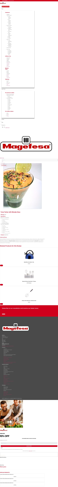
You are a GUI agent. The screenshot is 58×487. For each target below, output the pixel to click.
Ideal (9, 106)
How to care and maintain (8, 389)
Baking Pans (9, 54)
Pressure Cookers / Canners (9, 23)
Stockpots (9, 50)
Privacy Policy (6, 370)
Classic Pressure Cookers (9, 17)
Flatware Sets (8, 81)
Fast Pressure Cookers (9, 20)
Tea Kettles (8, 61)
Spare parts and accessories (8, 355)
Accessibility (5, 369)
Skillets (9, 36)
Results (2, 163)
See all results (3, 165)
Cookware (5, 348)
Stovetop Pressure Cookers (9, 15)
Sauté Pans (9, 51)
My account (5, 375)
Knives (8, 71)
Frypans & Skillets (9, 25)
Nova (9, 103)
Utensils (8, 70)
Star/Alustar (10, 97)
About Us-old (6, 386)
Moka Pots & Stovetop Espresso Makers (8, 59)
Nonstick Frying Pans (10, 27)
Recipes (5, 390)
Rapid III (9, 108)
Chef (9, 96)
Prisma (9, 105)
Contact (5, 373)
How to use (5, 388)
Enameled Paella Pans (9, 44)
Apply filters (3, 455)
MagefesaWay (6, 387)
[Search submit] (2, 161)
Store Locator (6, 376)
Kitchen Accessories (8, 73)
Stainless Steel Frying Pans (10, 29)
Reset (2, 453)
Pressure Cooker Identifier (10, 94)
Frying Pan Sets (9, 32)
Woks (9, 37)
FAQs (4, 367)
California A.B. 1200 (6, 368)
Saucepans (9, 52)
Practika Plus (10, 104)
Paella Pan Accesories (9, 46)
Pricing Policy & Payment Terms (8, 371)
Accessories (8, 82)
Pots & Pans (8, 49)
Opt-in (1, 447)
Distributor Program (7, 374)
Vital (9, 109)
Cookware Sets (9, 47)
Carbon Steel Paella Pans (9, 41)
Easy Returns (6, 372)
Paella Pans (8, 39)
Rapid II (9, 107)
